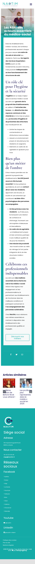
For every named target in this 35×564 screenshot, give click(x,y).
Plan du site (6, 543)
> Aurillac (6, 476)
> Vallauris (7, 494)
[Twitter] (16, 354)
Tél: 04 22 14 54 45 (9, 454)
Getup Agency (21, 550)
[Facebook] (11, 354)
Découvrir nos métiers (17, 337)
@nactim (8, 523)
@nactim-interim (10, 532)
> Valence (6, 504)
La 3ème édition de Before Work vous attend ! (9, 393)
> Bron (5, 497)
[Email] (22, 354)
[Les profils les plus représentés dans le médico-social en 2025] (26, 383)
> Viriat (5, 501)
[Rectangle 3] (8, 418)
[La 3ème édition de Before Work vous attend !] (9, 383)
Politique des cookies (9, 540)
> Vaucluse (7, 490)
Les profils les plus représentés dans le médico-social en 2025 (26, 397)
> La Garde (7, 487)
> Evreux (6, 480)
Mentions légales (8, 545)
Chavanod (7, 508)
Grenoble (7, 511)
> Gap (5, 483)
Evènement (27, 16)
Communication (12, 16)
